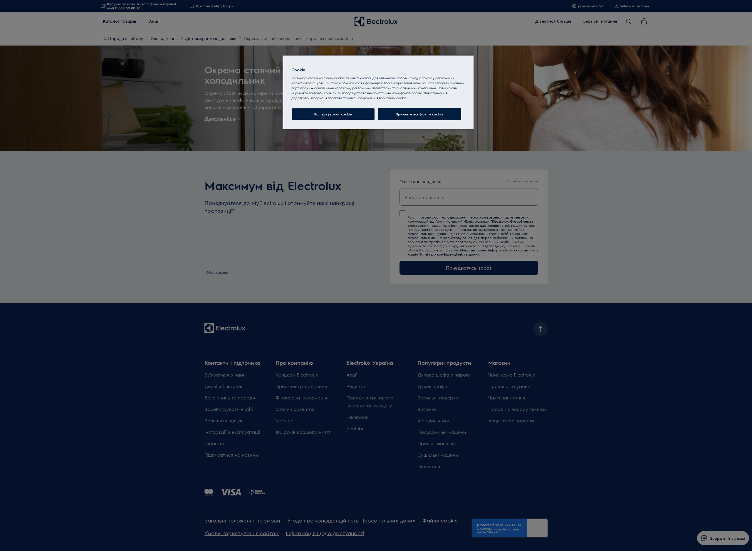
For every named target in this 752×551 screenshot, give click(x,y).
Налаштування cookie (333, 114)
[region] (378, 92)
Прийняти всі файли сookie (420, 114)
